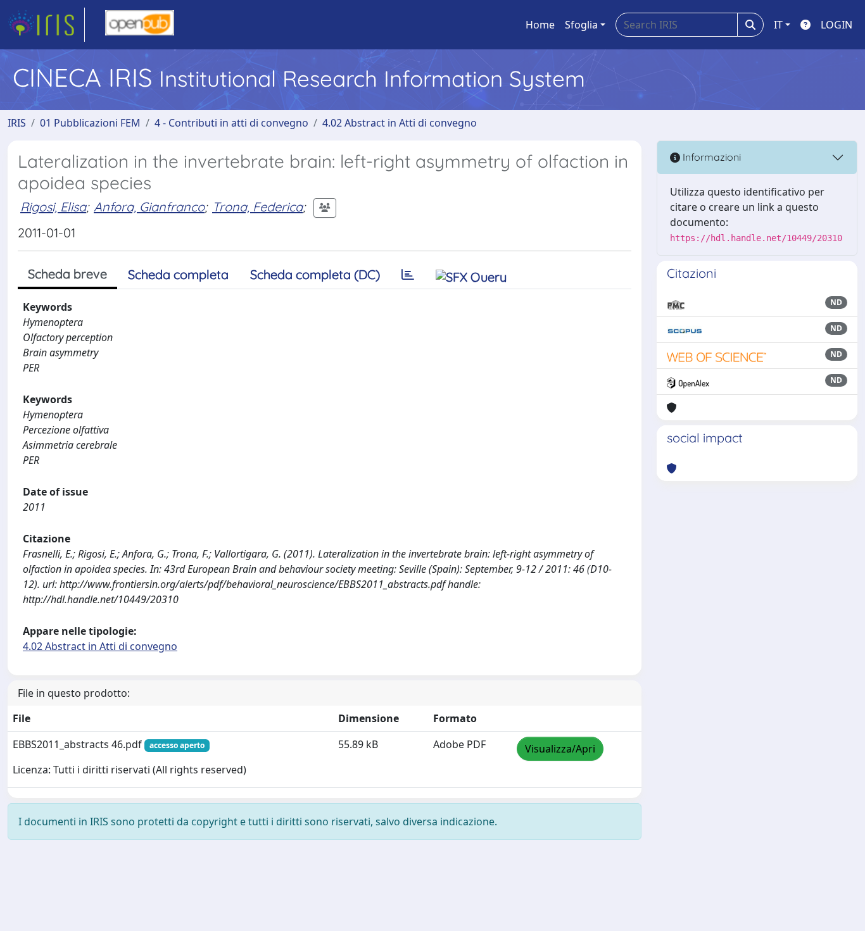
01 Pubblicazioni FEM (90, 123)
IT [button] (778, 25)
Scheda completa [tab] (178, 274)
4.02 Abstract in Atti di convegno (399, 123)
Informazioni (710, 157)
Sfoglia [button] (581, 25)
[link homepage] (46, 25)
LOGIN (836, 25)
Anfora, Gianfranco (149, 207)
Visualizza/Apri (560, 749)
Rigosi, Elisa (53, 207)
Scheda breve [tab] (67, 274)
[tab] (408, 274)
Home (540, 25)
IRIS (17, 123)
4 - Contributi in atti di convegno (231, 123)
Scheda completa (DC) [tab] (315, 274)
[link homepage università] (139, 25)
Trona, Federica (257, 207)
